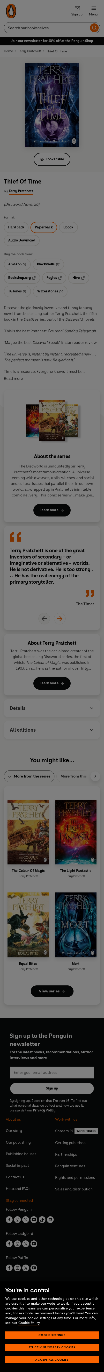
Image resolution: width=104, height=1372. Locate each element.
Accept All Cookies (51, 1359)
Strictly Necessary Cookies (52, 1347)
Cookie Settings (52, 1335)
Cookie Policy (29, 1323)
